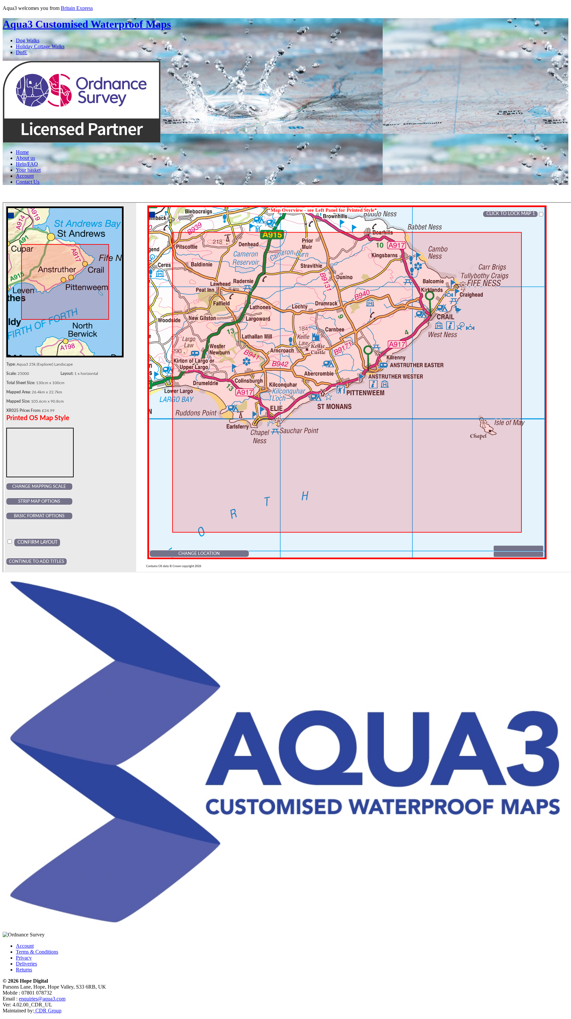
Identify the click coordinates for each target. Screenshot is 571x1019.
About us (25, 158)
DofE (21, 52)
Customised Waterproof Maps (87, 24)
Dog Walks (27, 40)
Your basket (28, 170)
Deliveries (26, 963)
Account (25, 176)
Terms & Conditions (37, 952)
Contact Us (27, 182)
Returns (24, 969)
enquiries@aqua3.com (42, 998)
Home (22, 152)
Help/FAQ (27, 164)
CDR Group (47, 1010)
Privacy (24, 958)
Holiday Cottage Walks (40, 46)
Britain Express (77, 8)
